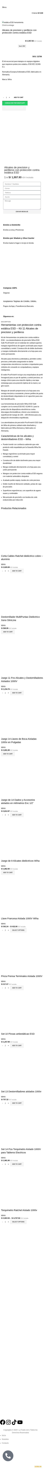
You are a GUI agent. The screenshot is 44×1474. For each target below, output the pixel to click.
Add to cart (18, 97)
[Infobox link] (22, 225)
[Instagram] (8, 1422)
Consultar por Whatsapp (15, 103)
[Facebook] (2, 1422)
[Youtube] (20, 1422)
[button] (15, 103)
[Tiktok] (14, 1422)
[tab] (6, 322)
